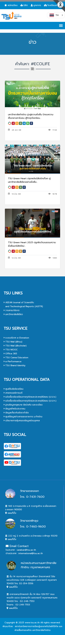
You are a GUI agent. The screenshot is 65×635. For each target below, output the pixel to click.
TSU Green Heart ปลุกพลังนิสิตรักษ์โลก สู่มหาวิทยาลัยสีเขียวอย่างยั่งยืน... (29, 180)
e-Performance (13, 361)
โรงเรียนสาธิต (54, 5)
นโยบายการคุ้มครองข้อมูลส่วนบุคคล (22, 420)
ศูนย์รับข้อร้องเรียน (14, 389)
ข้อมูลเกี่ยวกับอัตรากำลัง (17, 412)
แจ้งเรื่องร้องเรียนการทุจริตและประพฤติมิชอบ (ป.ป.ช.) (30, 396)
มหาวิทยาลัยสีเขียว (14, 314)
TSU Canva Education (16, 357)
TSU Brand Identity (15, 365)
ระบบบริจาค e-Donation (17, 337)
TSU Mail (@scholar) (16, 345)
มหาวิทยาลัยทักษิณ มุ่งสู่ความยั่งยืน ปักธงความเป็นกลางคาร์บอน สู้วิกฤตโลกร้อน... (30, 116)
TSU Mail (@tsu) (13, 341)
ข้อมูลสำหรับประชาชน (15, 408)
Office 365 (11, 353)
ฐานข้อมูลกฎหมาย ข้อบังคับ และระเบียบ (24, 404)
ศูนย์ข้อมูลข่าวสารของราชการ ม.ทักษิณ (23, 416)
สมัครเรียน (13, 5)
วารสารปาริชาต (12, 310)
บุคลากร (37, 5)
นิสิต (25, 5)
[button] (56, 15)
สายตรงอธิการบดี (13, 393)
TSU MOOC (11, 349)
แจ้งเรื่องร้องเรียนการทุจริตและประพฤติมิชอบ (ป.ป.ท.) (30, 400)
